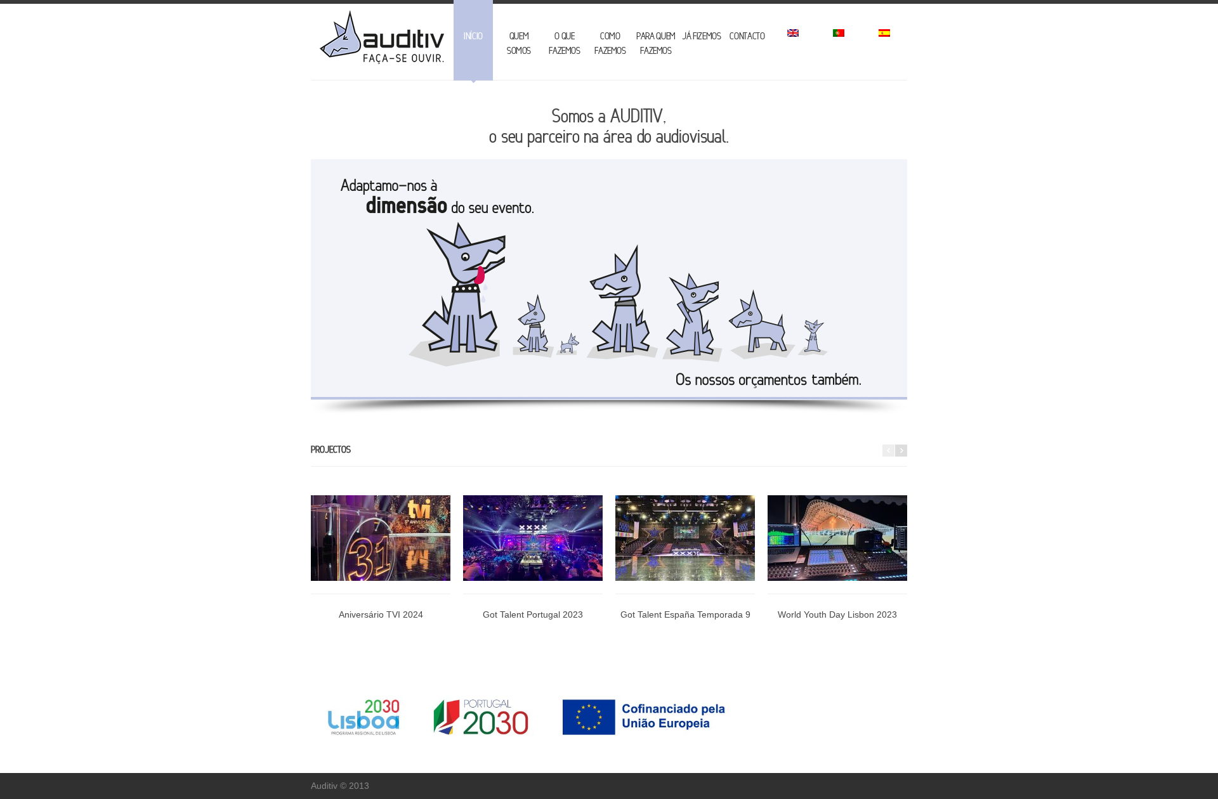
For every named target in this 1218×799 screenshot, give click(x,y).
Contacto (747, 36)
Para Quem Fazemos (656, 43)
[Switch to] (793, 40)
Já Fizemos (701, 36)
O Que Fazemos (564, 43)
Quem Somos (519, 43)
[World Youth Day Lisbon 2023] (837, 544)
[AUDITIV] (380, 39)
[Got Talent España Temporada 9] (685, 544)
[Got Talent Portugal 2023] (533, 544)
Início (473, 36)
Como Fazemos (610, 43)
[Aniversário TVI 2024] (380, 544)
